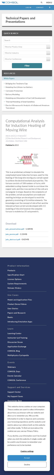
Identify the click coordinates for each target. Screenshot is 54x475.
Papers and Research (16, 313)
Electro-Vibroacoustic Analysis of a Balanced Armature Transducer (27, 106)
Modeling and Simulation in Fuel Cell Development (25, 98)
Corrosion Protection (14, 91)
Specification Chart (16, 275)
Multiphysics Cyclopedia (18, 355)
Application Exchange (17, 346)
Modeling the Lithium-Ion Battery (19, 87)
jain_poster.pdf (12, 234)
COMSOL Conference (17, 380)
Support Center (14, 392)
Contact (40, 7)
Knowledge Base (15, 400)
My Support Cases (15, 396)
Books (10, 317)
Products (11, 270)
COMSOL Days (14, 371)
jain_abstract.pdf (13, 239)
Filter (27, 65)
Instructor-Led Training (17, 337)
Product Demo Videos (17, 304)
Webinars (12, 367)
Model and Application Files (20, 299)
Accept (27, 458)
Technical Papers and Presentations (20, 19)
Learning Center (14, 333)
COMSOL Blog (14, 351)
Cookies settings (27, 451)
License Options (15, 279)
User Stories (13, 308)
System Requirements (17, 283)
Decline (27, 464)
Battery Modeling (13, 94)
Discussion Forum (15, 342)
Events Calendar (15, 376)
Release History (14, 288)
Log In (28, 7)
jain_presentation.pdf (15, 229)
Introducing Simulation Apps (20, 321)
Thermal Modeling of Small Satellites (20, 102)
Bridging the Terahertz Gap (17, 83)
